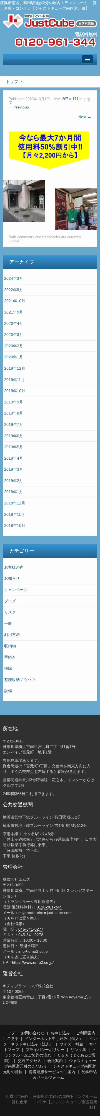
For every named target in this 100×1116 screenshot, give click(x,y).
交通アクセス (29, 1060)
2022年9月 (13, 290)
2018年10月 (14, 525)
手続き (10, 657)
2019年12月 (14, 368)
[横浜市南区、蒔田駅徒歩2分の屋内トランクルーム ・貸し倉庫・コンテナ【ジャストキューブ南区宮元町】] (50, 20)
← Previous (19, 107)
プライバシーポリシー (45, 1049)
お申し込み (60, 1033)
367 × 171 (70, 99)
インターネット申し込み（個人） (54, 1038)
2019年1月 (13, 492)
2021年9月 (13, 312)
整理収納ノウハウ (19, 679)
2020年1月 (13, 357)
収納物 (10, 646)
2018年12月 (14, 503)
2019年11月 (14, 379)
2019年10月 (14, 391)
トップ (9, 1033)
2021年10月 (14, 301)
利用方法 (12, 634)
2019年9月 (13, 402)
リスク (10, 612)
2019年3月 (13, 469)
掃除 (8, 668)
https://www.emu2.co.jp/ (33, 962)
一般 (8, 623)
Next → (84, 117)
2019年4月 (13, 458)
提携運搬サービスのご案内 (52, 1072)
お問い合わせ (32, 1033)
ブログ (10, 601)
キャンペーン (16, 589)
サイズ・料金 (71, 1044)
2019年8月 (13, 413)
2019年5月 (13, 447)
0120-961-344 (49, 907)
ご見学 (13, 1038)
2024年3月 (13, 278)
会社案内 (55, 1060)
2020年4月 (13, 323)
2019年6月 (13, 436)
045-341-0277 (30, 929)
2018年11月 (14, 514)
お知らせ (12, 578)
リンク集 (78, 1049)
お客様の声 (14, 567)
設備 (8, 690)
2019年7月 (13, 424)
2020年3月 (13, 334)
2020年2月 (13, 346)
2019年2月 (13, 480)
